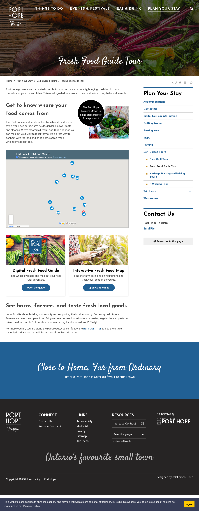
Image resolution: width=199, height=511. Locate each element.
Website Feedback (50, 426)
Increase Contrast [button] (125, 423)
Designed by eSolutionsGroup (175, 477)
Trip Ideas (82, 441)
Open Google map (98, 287)
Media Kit (82, 426)
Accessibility (84, 421)
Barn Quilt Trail (92, 328)
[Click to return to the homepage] (16, 16)
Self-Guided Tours (47, 80)
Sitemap (81, 436)
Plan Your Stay (24, 80)
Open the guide (36, 287)
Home (9, 80)
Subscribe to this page (170, 241)
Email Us (149, 228)
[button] (191, 10)
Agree (189, 504)
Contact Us (45, 421)
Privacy (81, 431)
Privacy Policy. (32, 506)
